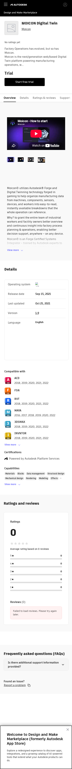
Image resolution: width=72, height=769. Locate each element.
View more (13, 250)
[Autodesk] (19, 5)
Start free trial (24, 82)
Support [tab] (65, 98)
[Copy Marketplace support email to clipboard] (29, 685)
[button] (36, 665)
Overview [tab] (10, 98)
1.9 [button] (37, 313)
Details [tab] (24, 98)
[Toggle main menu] (6, 4)
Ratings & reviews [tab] (44, 98)
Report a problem (15, 685)
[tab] (11, 164)
